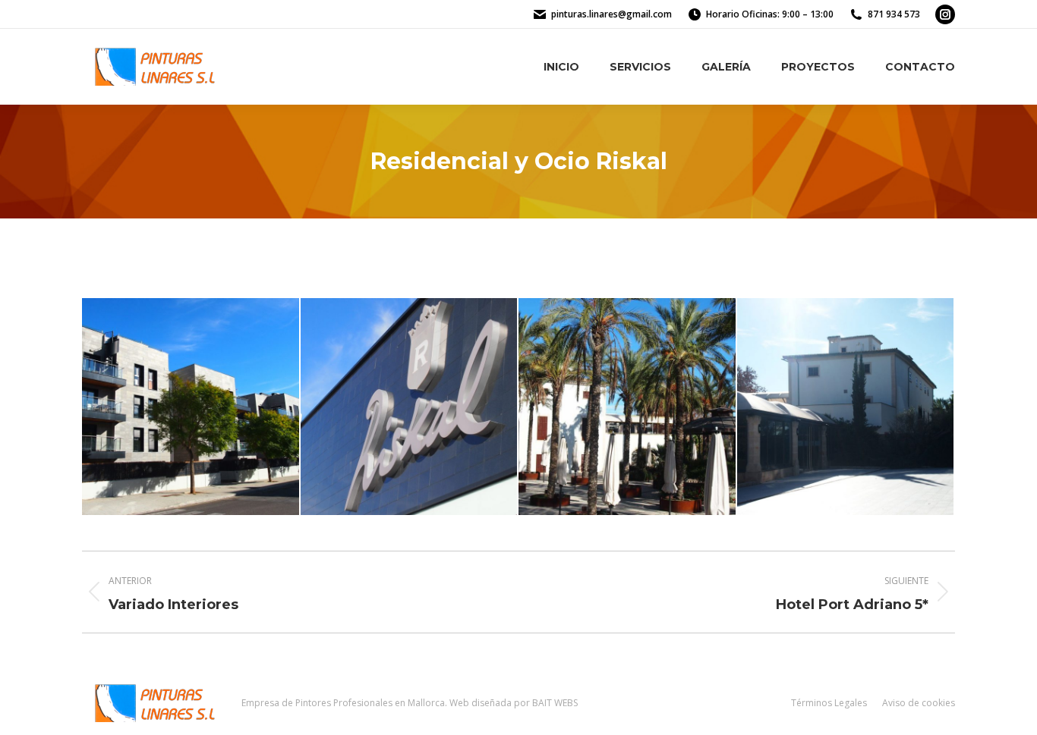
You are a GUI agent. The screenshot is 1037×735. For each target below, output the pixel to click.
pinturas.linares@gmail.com (611, 14)
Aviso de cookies (918, 702)
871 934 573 (894, 14)
